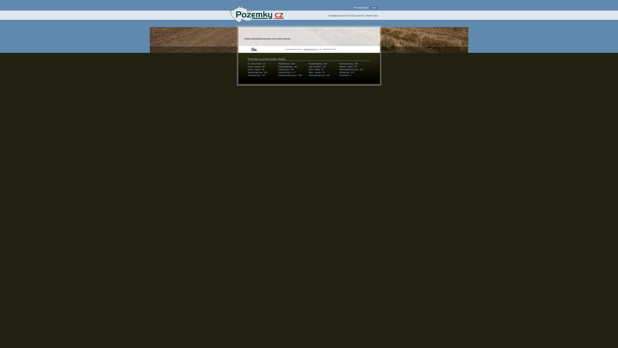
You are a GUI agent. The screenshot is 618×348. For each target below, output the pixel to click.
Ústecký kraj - (286, 69)
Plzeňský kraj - (286, 64)
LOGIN (373, 8)
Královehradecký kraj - (290, 75)
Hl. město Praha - (257, 64)
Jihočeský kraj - (256, 75)
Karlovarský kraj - (287, 67)
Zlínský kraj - (346, 72)
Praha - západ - (256, 69)
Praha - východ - (256, 67)
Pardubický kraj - (318, 64)
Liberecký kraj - (286, 72)
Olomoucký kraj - (348, 64)
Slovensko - (345, 75)
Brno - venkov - (317, 72)
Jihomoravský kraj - (319, 75)
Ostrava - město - (348, 67)
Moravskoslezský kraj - (351, 69)
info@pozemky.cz (311, 49)
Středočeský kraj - (257, 72)
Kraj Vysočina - (317, 67)
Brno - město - (316, 69)
